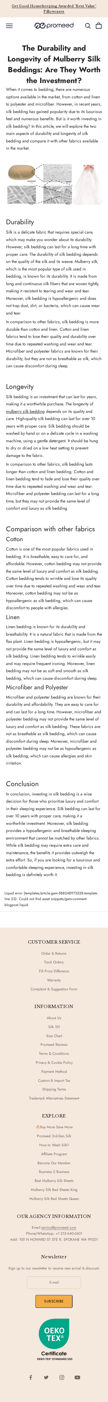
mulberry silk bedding (25, 411)
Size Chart (54, 1036)
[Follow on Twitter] (46, 1377)
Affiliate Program (54, 1154)
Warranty (54, 980)
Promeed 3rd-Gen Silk (54, 1136)
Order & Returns (53, 953)
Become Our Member (54, 1163)
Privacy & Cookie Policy (54, 1062)
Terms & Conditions (54, 1053)
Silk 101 (54, 1027)
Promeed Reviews (54, 1044)
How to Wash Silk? (54, 1145)
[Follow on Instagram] (62, 1377)
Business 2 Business (54, 1171)
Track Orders (54, 962)
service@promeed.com (58, 1227)
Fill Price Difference (54, 971)
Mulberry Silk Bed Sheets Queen (54, 1198)
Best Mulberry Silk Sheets (54, 1180)
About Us (54, 1018)
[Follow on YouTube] (77, 1377)
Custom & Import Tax (54, 1080)
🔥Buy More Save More (54, 1127)
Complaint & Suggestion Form (54, 989)
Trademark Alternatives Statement (54, 1098)
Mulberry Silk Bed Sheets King (54, 1189)
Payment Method (54, 1071)
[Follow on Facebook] (31, 1377)
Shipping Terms (54, 1089)
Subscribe (54, 1301)
